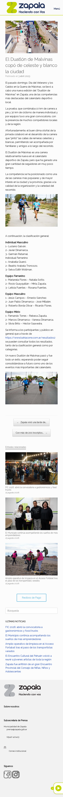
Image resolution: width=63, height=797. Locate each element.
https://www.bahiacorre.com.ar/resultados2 (30, 337)
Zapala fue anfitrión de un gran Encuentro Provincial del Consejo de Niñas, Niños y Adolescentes (28, 668)
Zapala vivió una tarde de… (31, 422)
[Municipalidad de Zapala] (25, 8)
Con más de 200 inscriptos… (31, 433)
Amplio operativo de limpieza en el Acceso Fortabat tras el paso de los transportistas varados (29, 647)
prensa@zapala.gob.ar (17, 729)
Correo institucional (17, 751)
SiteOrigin (35, 791)
